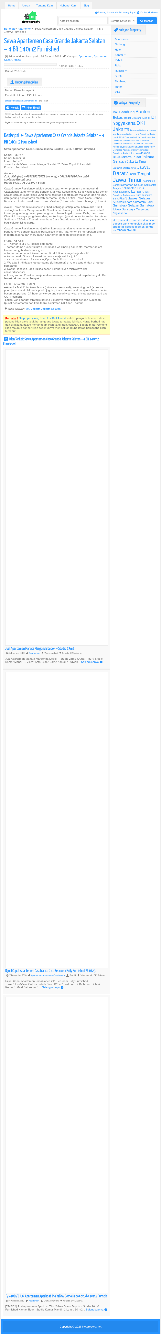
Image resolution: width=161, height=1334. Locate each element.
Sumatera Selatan (126, 205)
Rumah (119, 70)
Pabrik (119, 60)
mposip (121, 229)
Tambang (120, 81)
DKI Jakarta (33, 308)
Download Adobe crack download (140, 137)
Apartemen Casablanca (53, 975)
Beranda (9, 28)
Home (12, 5)
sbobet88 (118, 226)
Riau (121, 198)
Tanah (119, 86)
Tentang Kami (44, 5)
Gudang (120, 44)
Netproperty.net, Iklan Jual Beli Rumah (43, 318)
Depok (146, 117)
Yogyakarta (120, 213)
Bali (115, 112)
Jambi (133, 168)
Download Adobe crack (128, 134)
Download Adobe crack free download (131, 140)
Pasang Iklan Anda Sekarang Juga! (115, 12)
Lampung (137, 191)
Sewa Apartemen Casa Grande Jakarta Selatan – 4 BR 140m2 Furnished (54, 44)
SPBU (118, 76)
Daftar (142, 12)
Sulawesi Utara (122, 202)
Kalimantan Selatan (131, 184)
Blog (86, 5)
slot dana (131, 220)
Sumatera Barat (143, 202)
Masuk (153, 12)
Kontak (12, 107)
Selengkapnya (91, 661)
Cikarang (137, 117)
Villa (117, 91)
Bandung (127, 112)
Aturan (26, 5)
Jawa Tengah (138, 173)
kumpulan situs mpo (142, 223)
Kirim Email (31, 107)
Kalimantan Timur (133, 188)
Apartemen (24, 28)
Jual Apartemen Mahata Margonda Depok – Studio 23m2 (39, 648)
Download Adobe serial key (126, 150)
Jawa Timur (127, 180)
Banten (142, 111)
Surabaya (128, 209)
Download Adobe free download (128, 143)
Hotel (118, 49)
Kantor (119, 54)
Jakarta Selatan (51, 308)
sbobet (129, 226)
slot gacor (119, 220)
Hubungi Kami (68, 5)
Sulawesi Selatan (137, 198)
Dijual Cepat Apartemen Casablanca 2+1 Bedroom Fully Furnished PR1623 (50, 970)
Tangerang (142, 209)
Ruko (118, 65)
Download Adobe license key (141, 146)
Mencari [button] (146, 21)
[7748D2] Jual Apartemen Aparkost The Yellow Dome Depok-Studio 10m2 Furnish (56, 1296)
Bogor (127, 117)
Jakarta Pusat (131, 157)
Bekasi (118, 117)
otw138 (131, 229)
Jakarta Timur (137, 161)
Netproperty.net (92, 1326)
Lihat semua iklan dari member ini (21, 100)
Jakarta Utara (121, 167)
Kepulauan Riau (121, 191)
